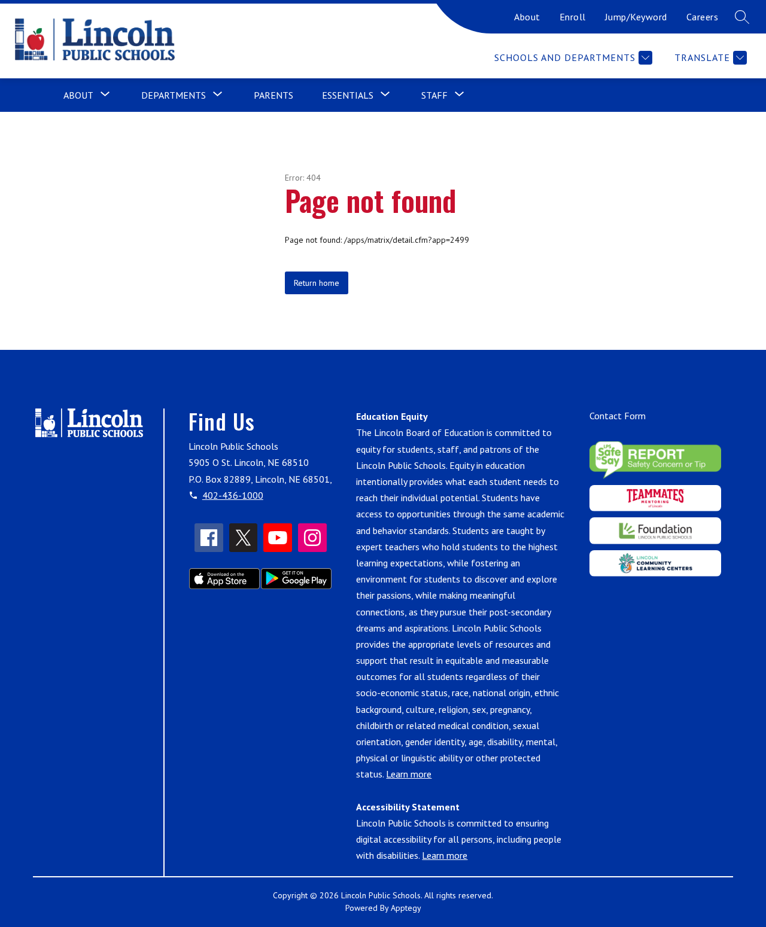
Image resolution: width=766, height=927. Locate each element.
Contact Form (617, 416)
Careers (702, 17)
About (527, 17)
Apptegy (406, 907)
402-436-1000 (232, 495)
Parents (273, 95)
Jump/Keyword (636, 17)
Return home (316, 283)
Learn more (408, 774)
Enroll (573, 17)
